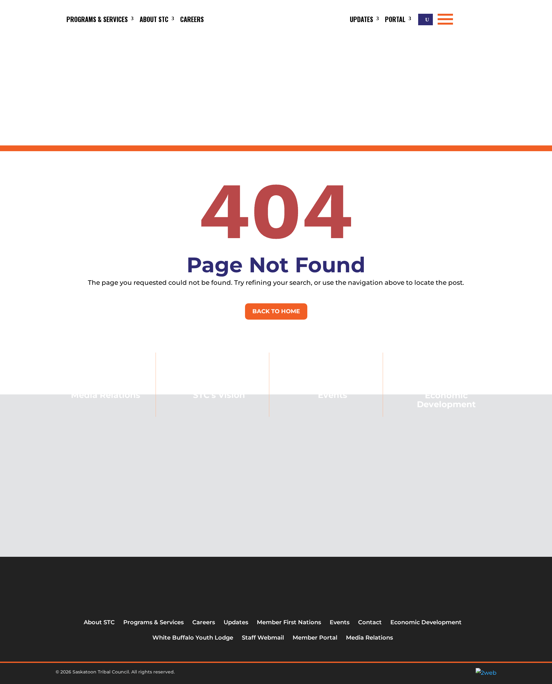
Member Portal (315, 637)
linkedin (289, 674)
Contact (370, 622)
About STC (154, 19)
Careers (192, 19)
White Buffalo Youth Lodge (192, 637)
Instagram (278, 674)
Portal (395, 19)
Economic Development (446, 399)
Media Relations (369, 637)
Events (332, 395)
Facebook (257, 674)
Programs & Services (97, 19)
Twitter (268, 674)
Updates (361, 19)
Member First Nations (289, 622)
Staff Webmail (263, 637)
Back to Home (276, 311)
